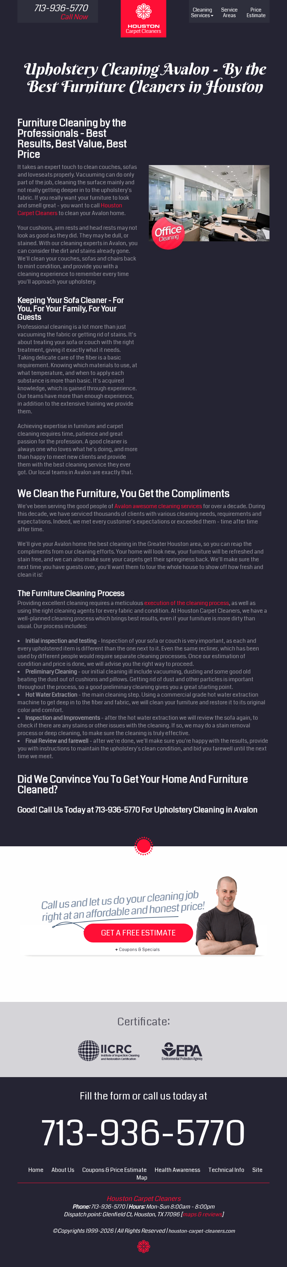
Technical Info (226, 1170)
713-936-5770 (117, 809)
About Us (62, 1170)
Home (35, 1170)
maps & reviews (202, 1214)
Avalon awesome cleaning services (158, 506)
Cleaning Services (201, 12)
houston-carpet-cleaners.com (201, 1230)
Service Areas (229, 12)
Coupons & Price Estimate (114, 1170)
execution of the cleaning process (186, 603)
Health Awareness (177, 1170)
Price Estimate (256, 12)
